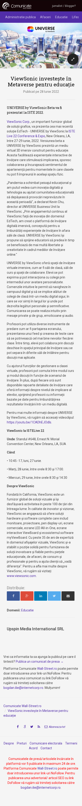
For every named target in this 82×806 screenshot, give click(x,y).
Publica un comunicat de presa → (40, 661)
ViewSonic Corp (18, 122)
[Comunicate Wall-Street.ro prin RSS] (39, 727)
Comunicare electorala (46, 743)
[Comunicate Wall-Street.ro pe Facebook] (18, 727)
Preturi (22, 743)
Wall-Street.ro (47, 668)
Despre (9, 743)
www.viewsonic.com (21, 576)
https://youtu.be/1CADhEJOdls (29, 422)
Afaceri (45, 17)
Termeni (71, 743)
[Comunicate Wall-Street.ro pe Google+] (25, 727)
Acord (33, 748)
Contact (46, 748)
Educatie (61, 17)
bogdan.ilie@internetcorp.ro (23, 688)
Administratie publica (20, 17)
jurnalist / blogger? (64, 6)
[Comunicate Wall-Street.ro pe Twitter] (32, 727)
